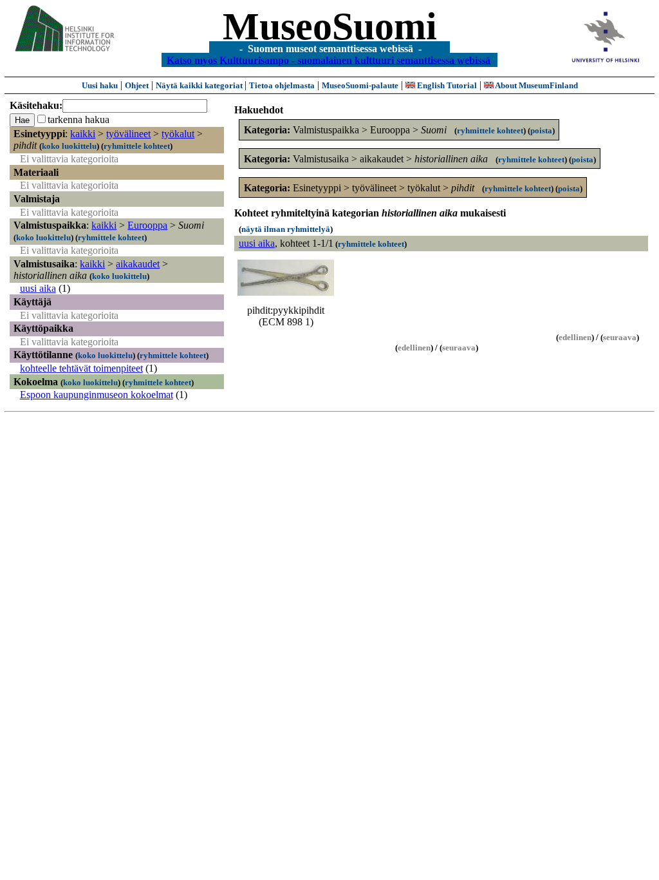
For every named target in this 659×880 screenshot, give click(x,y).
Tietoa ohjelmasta (282, 85)
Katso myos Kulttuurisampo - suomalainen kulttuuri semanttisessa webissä (328, 59)
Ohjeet (137, 85)
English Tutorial (446, 85)
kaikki (82, 133)
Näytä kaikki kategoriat (200, 85)
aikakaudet (138, 263)
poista (541, 130)
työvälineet (128, 133)
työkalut (178, 133)
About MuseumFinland (536, 85)
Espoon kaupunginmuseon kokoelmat (96, 394)
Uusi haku (100, 85)
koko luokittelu (69, 146)
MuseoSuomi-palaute (360, 85)
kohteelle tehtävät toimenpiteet (81, 368)
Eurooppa (147, 225)
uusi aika (38, 288)
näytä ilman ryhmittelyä (285, 229)
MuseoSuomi (330, 26)
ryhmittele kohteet (137, 146)
